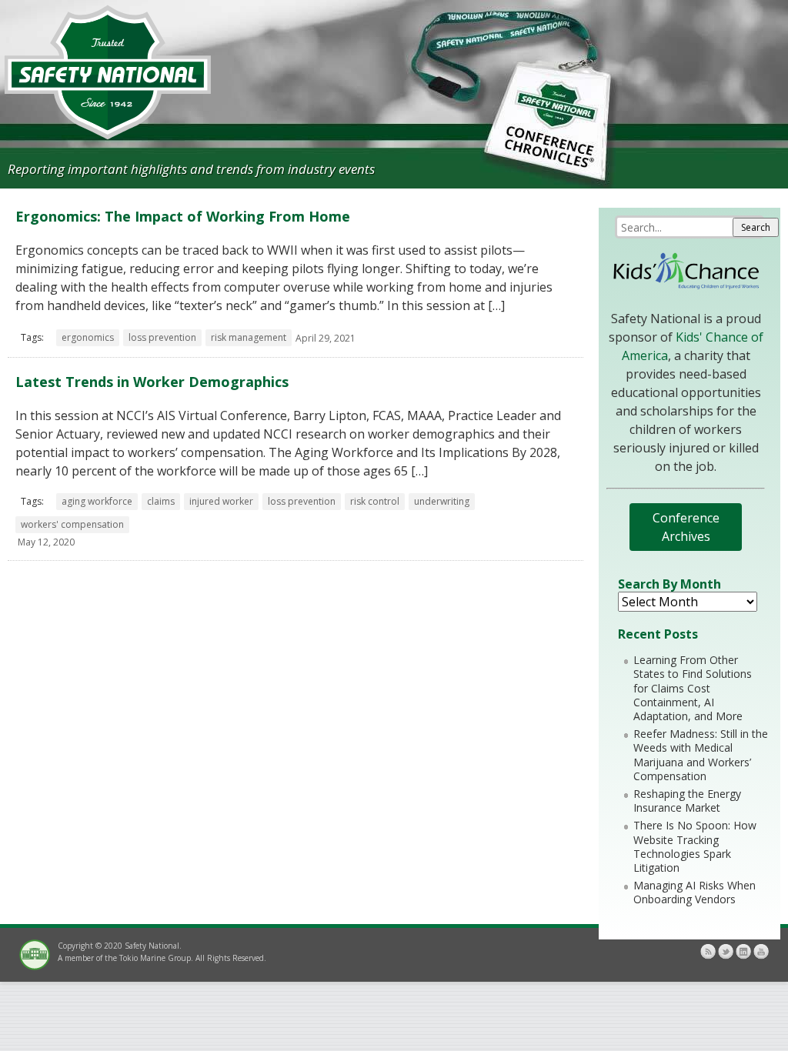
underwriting (441, 501)
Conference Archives (686, 527)
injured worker (221, 501)
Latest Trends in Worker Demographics (152, 381)
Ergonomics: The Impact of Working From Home (182, 216)
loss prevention (162, 337)
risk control (374, 501)
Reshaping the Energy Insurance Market (687, 800)
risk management (248, 337)
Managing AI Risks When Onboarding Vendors (694, 892)
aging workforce (97, 501)
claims (161, 501)
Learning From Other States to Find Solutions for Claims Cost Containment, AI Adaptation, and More (692, 687)
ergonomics (88, 337)
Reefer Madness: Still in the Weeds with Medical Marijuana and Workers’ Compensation (700, 754)
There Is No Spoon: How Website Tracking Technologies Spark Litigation (694, 846)
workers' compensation (72, 524)
